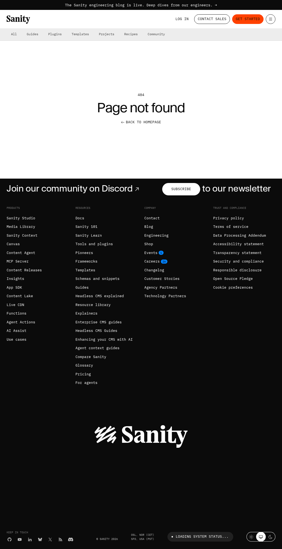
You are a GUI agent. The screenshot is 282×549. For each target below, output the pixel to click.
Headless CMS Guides (96, 330)
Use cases (16, 339)
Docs (79, 218)
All (14, 34)
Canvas (13, 244)
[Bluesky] (40, 539)
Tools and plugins (94, 244)
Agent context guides (97, 348)
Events (151, 252)
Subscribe (181, 189)
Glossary (84, 365)
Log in (182, 19)
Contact (152, 218)
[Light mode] (251, 537)
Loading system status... (202, 536)
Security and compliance (238, 261)
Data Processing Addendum (239, 235)
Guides (32, 34)
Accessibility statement (238, 244)
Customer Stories (162, 278)
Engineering (156, 235)
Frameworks (86, 261)
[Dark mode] (270, 537)
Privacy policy (228, 218)
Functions (16, 313)
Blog (148, 226)
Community (156, 34)
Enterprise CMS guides (98, 322)
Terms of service (230, 226)
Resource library (93, 304)
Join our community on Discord (70, 188)
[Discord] (71, 539)
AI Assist (16, 330)
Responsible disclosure (237, 270)
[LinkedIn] (30, 539)
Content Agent (21, 252)
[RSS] (60, 539)
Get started (248, 19)
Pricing (83, 374)
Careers (152, 261)
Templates (80, 34)
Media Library (21, 226)
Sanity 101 (86, 226)
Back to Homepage (143, 122)
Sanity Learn (88, 235)
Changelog (154, 270)
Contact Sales (212, 19)
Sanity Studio (21, 218)
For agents (86, 382)
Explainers (86, 313)
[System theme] (261, 537)
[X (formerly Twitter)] (50, 539)
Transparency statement (237, 252)
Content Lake (20, 296)
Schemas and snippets (97, 278)
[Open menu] (270, 19)
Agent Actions (21, 322)
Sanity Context (22, 235)
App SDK (14, 287)
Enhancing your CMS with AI (104, 339)
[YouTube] (20, 539)
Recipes (131, 34)
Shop (148, 244)
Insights (15, 278)
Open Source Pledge (233, 278)
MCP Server (18, 261)
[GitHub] (9, 539)
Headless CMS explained (99, 296)
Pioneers (84, 252)
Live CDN (15, 304)
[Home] (18, 19)
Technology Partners (165, 296)
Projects (106, 34)
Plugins (55, 34)
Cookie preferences (233, 287)
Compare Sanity (90, 356)
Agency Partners (160, 287)
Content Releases (24, 270)
